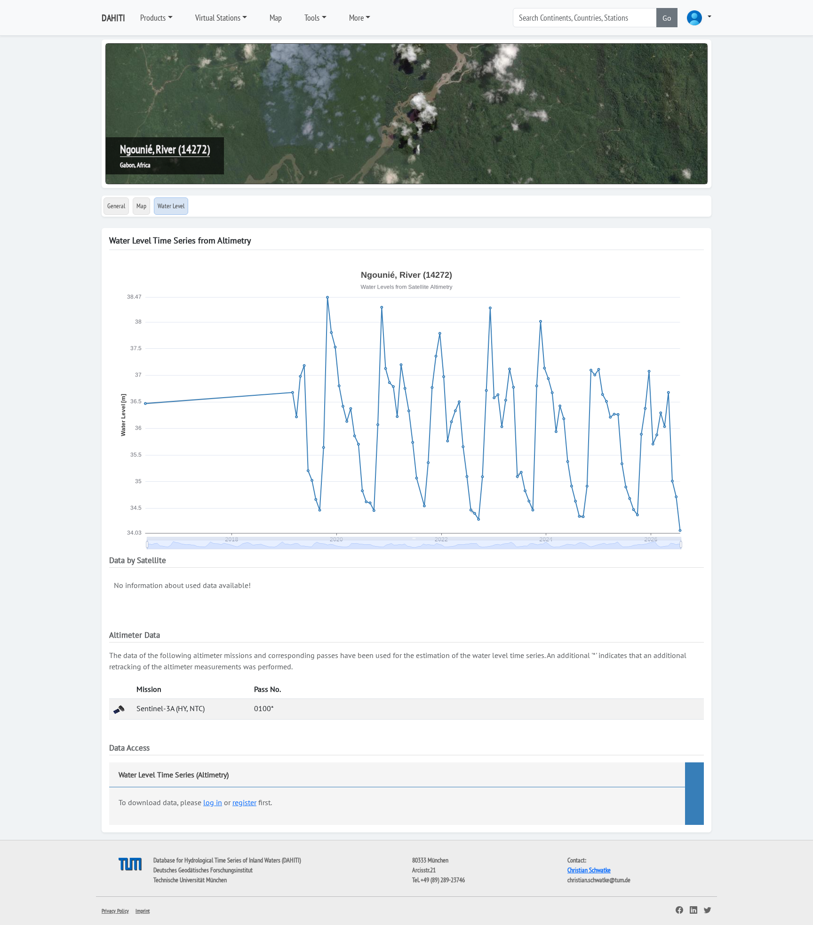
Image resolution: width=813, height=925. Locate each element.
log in (212, 802)
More (356, 17)
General (116, 206)
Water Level (171, 206)
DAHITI (113, 18)
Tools (311, 17)
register (244, 802)
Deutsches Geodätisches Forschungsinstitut (203, 870)
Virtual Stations (217, 17)
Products (153, 17)
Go (666, 18)
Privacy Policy (115, 910)
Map (276, 17)
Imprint (143, 910)
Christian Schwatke (589, 870)
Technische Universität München (190, 880)
